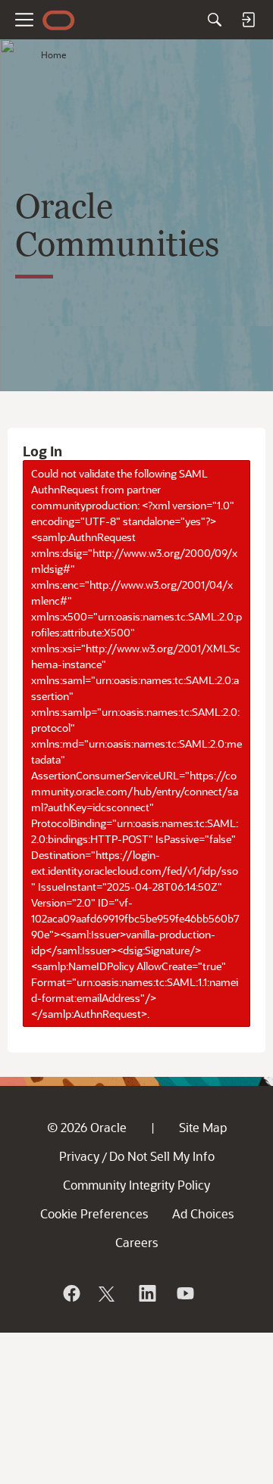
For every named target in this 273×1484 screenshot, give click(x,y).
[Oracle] (70, 1293)
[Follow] (108, 1293)
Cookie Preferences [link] (94, 1213)
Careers (136, 1242)
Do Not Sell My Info (162, 1156)
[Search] (214, 19)
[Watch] (184, 1293)
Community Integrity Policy (136, 1185)
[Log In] (248, 19)
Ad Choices (203, 1213)
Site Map (203, 1127)
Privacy (79, 1156)
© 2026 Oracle (87, 1127)
